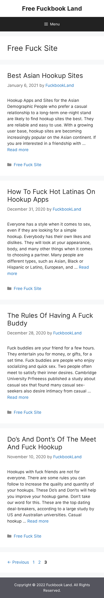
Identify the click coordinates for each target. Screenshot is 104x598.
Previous (18, 562)
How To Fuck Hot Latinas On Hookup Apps (51, 195)
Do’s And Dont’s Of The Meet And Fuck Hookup (51, 443)
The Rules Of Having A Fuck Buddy (50, 319)
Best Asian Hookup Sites (45, 76)
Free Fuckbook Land (52, 8)
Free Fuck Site (27, 164)
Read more (18, 149)
